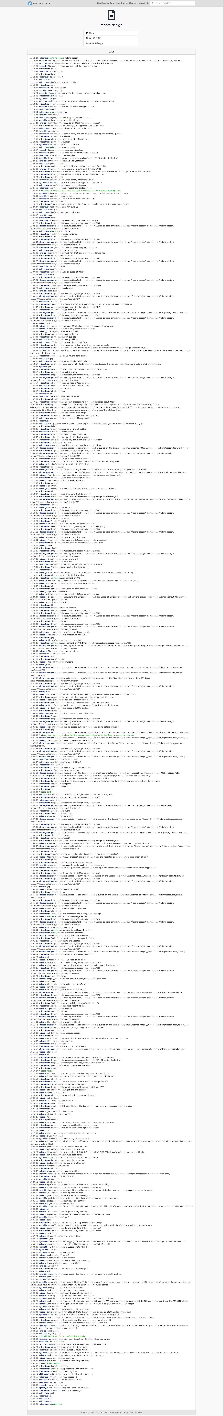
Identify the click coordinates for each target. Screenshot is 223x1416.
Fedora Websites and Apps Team (119, 1412)
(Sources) (138, 1412)
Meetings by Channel (126, 3)
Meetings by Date (105, 3)
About (142, 3)
